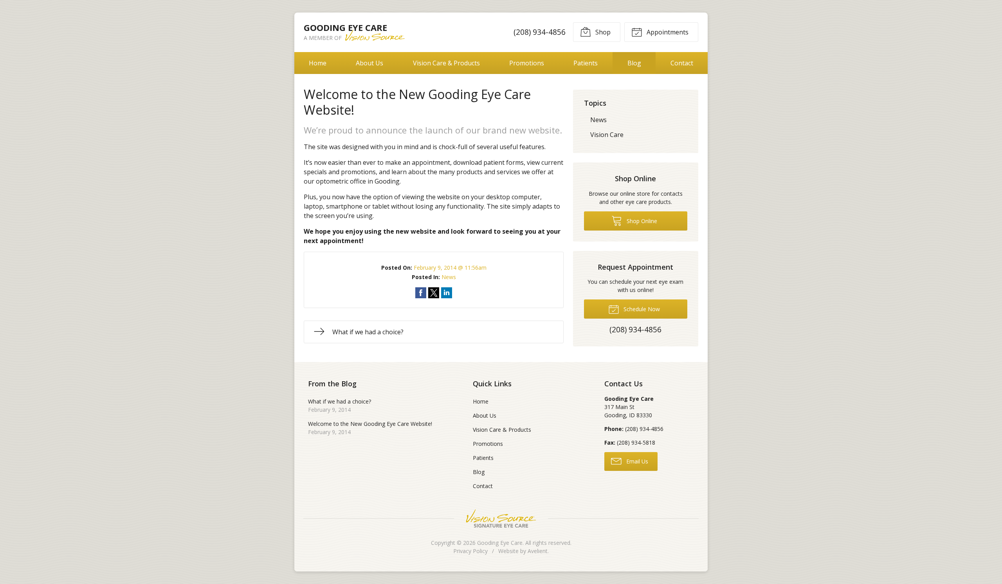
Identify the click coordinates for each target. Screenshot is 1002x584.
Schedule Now (641, 309)
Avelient (538, 551)
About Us (369, 63)
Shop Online (641, 221)
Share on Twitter (433, 292)
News (449, 277)
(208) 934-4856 (540, 32)
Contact (681, 63)
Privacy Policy (470, 551)
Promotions (526, 63)
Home (317, 63)
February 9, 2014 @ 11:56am (450, 267)
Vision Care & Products (446, 63)
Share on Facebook (420, 292)
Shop (602, 32)
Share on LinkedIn (446, 292)
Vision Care (607, 134)
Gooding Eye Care (500, 542)
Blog (634, 63)
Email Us (636, 461)
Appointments (666, 32)
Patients (585, 63)
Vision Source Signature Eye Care (501, 518)
